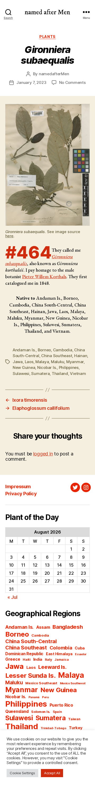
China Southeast (56, 355)
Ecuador (81, 654)
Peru (45, 697)
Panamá (33, 697)
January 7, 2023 (31, 82)
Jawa (18, 361)
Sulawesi (21, 373)
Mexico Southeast (41, 683)
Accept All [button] (52, 773)
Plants (47, 36)
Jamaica (61, 660)
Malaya (42, 361)
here (9, 236)
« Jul (12, 597)
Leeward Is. (52, 667)
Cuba (80, 648)
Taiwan (74, 719)
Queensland (16, 711)
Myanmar (75, 361)
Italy (48, 660)
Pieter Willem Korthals (44, 276)
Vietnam (78, 373)
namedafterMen (54, 73)
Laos (29, 361)
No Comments (72, 82)
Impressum (18, 486)
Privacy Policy (21, 493)
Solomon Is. (40, 712)
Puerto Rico (61, 705)
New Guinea (24, 367)
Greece (12, 659)
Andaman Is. (24, 349)
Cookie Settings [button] (22, 773)
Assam (43, 627)
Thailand (60, 373)
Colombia (61, 647)
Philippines (69, 367)
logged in (43, 453)
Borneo (44, 349)
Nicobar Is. (47, 367)
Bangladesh (68, 626)
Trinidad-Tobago (53, 728)
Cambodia (62, 349)
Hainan (80, 355)
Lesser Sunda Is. (30, 675)
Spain (57, 712)
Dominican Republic (24, 653)
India (37, 659)
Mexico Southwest (73, 683)
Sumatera (40, 373)
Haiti (27, 660)
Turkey (75, 727)
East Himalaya (59, 654)
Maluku (57, 361)
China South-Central (31, 641)
